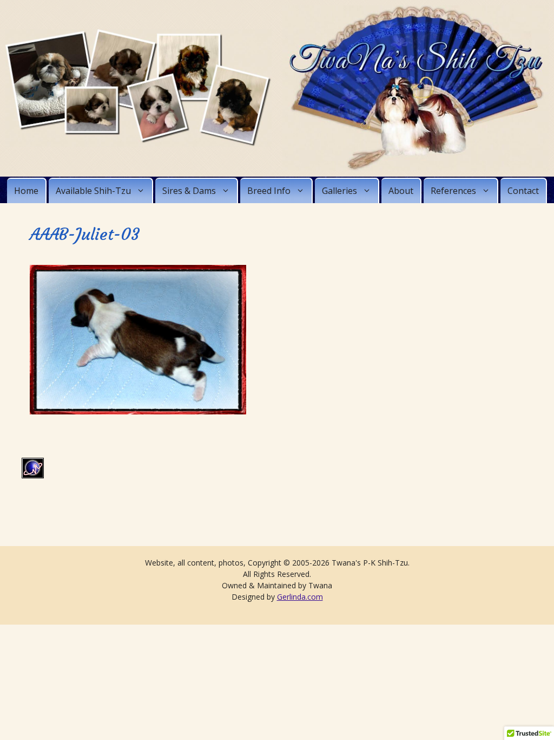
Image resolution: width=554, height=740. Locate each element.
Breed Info (269, 191)
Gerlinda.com (300, 597)
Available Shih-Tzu (93, 191)
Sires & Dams (189, 191)
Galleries (339, 191)
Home (26, 191)
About (400, 191)
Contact (523, 191)
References (453, 191)
